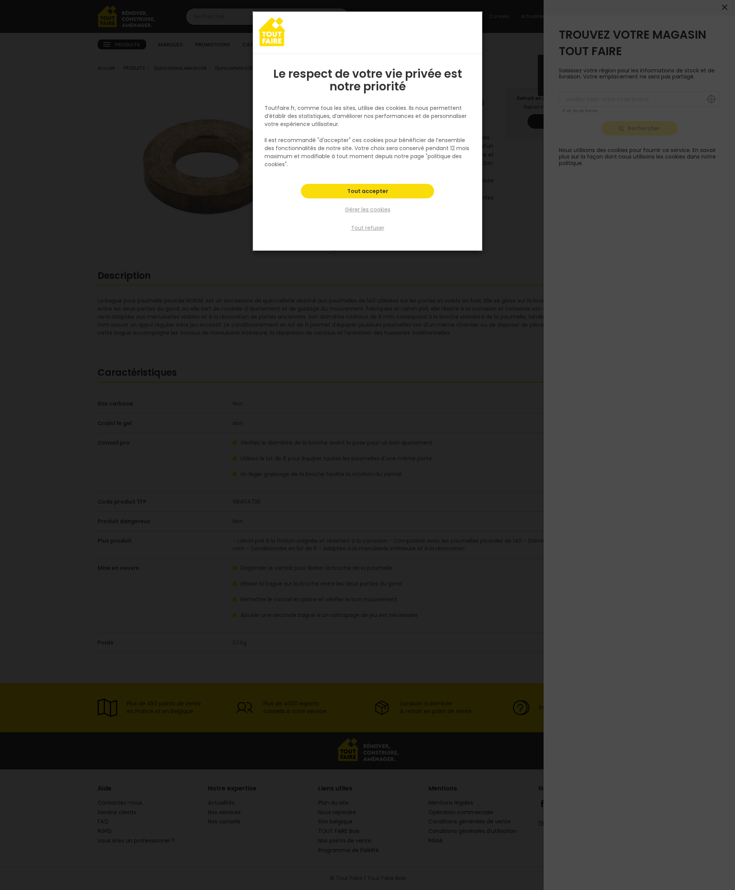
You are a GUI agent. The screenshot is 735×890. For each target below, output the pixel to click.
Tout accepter (367, 191)
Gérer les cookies (367, 209)
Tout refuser (367, 228)
